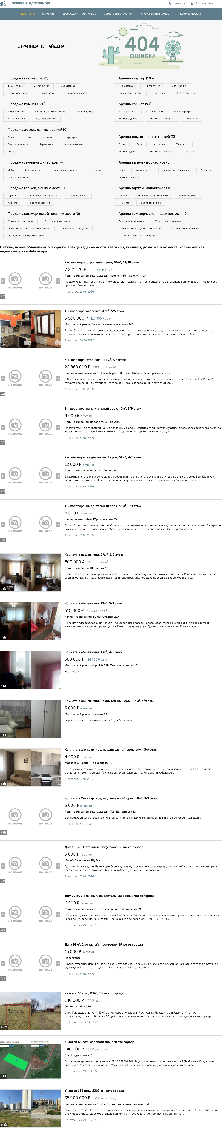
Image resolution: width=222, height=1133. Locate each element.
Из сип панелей (74, 144)
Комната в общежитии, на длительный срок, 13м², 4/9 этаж (110, 701)
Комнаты (49, 13)
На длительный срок (130, 93)
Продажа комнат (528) (26, 104)
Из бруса (13, 151)
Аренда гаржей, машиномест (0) (145, 188)
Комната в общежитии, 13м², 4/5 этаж (93, 652)
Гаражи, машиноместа (156, 13)
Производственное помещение (26, 235)
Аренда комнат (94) (135, 104)
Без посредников (77, 93)
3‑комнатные (68, 86)
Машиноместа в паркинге (42, 196)
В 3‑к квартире (16, 119)
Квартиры (28, 13)
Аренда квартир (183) (136, 78)
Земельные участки (118, 13)
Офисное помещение (20, 221)
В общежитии (16, 111)
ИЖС (11, 170)
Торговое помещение (57, 221)
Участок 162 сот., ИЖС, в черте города (94, 1090)
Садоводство (33, 170)
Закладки (179, 3)
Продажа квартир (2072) (28, 78)
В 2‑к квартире (85, 111)
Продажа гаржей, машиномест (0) (36, 188)
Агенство (95, 170)
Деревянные (46, 144)
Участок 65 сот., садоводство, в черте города (99, 1042)
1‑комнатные (15, 86)
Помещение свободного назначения (29, 228)
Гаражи (12, 196)
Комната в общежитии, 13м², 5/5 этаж (93, 603)
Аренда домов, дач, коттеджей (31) (148, 137)
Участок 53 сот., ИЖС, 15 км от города (94, 993)
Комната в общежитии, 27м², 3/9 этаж (94, 554)
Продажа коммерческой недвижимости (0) (44, 214)
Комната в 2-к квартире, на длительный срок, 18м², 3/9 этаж (111, 749)
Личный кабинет (206, 3)
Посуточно (159, 93)
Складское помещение (75, 228)
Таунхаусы (71, 137)
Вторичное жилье (18, 93)
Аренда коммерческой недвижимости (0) (153, 214)
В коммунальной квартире (50, 111)
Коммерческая (190, 13)
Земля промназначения (65, 170)
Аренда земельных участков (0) (144, 162)
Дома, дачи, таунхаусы (80, 13)
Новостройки (47, 93)
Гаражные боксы (77, 196)
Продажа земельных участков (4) (35, 162)
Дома (11, 137)
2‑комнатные (41, 86)
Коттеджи (48, 137)
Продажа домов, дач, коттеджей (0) (37, 130)
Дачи (28, 137)
